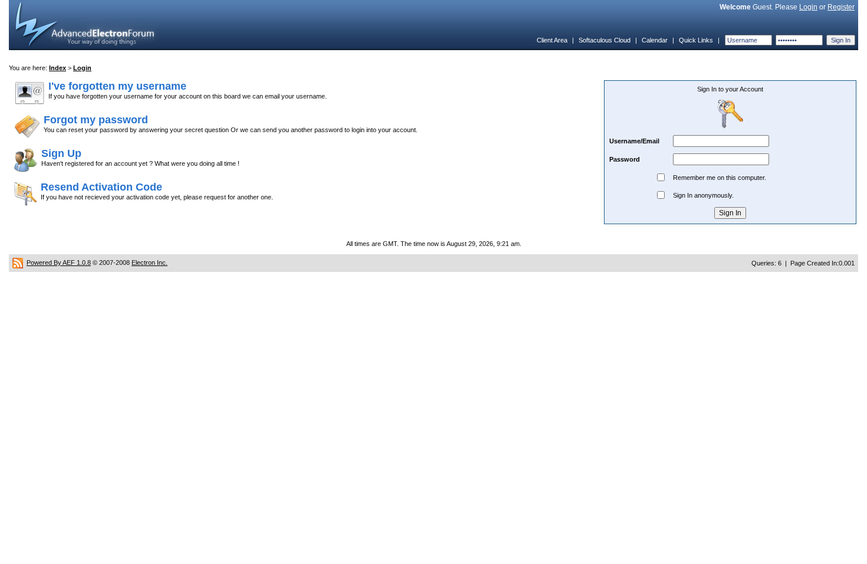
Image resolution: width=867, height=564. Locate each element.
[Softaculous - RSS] (17, 262)
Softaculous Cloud (604, 40)
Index (57, 67)
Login (808, 7)
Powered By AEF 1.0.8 (59, 262)
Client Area (552, 40)
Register (841, 7)
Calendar (655, 40)
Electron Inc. (150, 262)
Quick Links (696, 40)
